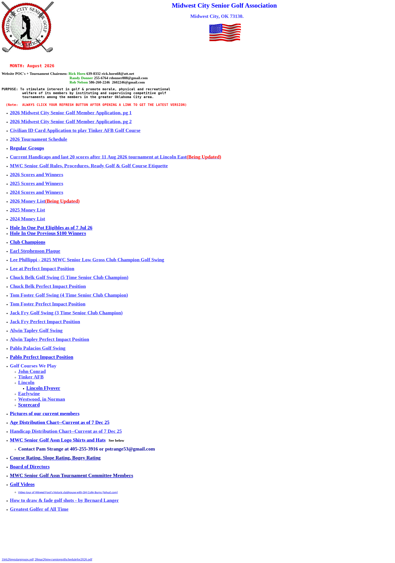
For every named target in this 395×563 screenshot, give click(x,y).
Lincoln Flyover (43, 388)
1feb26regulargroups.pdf (18, 559)
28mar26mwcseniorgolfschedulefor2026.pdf (63, 559)
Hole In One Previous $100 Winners (48, 233)
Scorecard (29, 404)
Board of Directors (30, 466)
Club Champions (27, 242)
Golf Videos (22, 484)
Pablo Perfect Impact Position (41, 357)
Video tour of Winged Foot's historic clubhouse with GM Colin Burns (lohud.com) (68, 492)
